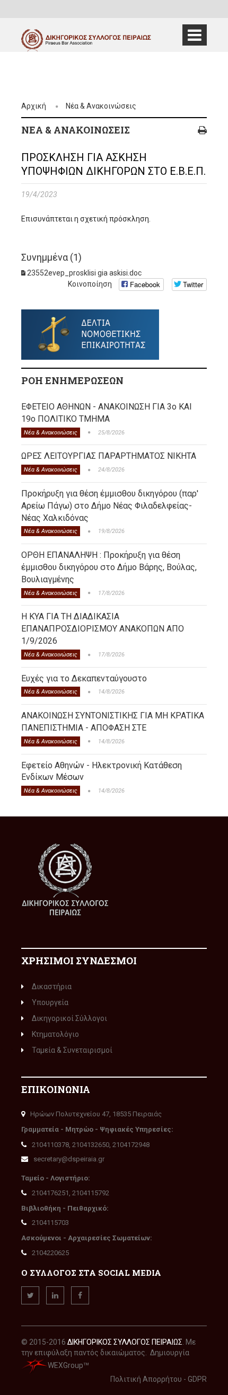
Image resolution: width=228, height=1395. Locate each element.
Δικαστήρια (52, 986)
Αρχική (33, 106)
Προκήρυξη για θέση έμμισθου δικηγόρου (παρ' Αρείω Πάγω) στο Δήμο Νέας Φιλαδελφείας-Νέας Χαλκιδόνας (109, 505)
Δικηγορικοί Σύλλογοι (69, 1018)
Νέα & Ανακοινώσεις (101, 106)
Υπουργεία (50, 1002)
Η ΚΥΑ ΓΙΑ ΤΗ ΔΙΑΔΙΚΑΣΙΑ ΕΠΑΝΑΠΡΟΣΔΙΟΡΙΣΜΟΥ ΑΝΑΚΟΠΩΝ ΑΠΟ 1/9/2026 (102, 628)
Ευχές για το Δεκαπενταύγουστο (84, 678)
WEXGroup (65, 1365)
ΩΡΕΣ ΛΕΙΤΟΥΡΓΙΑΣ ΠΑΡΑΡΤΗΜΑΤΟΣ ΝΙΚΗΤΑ (108, 456)
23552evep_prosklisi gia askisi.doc (84, 273)
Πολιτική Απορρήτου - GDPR (158, 1379)
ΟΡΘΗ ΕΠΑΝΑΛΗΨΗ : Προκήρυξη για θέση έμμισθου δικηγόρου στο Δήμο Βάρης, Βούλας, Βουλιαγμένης (109, 567)
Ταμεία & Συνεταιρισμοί (72, 1050)
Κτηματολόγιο (55, 1034)
